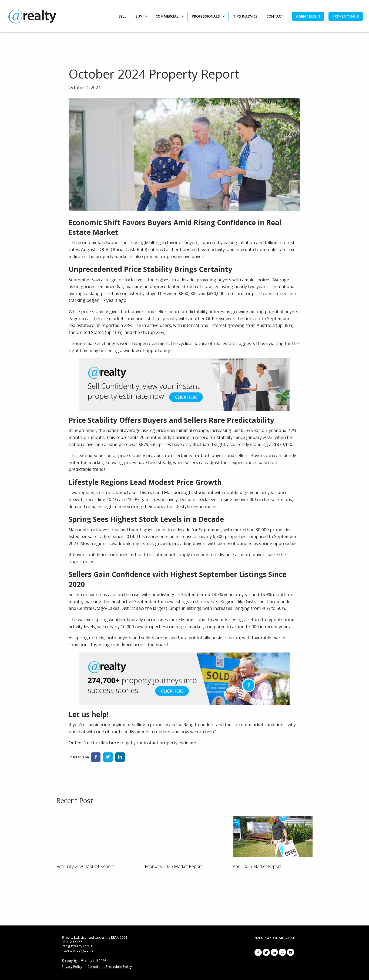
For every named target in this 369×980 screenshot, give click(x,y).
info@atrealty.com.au (78, 946)
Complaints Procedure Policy (110, 966)
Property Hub (346, 16)
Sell (122, 16)
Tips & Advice (245, 16)
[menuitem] (125, 16)
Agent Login (308, 16)
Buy (138, 16)
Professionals (206, 16)
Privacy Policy (72, 966)
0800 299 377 (72, 942)
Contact (274, 16)
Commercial (167, 16)
